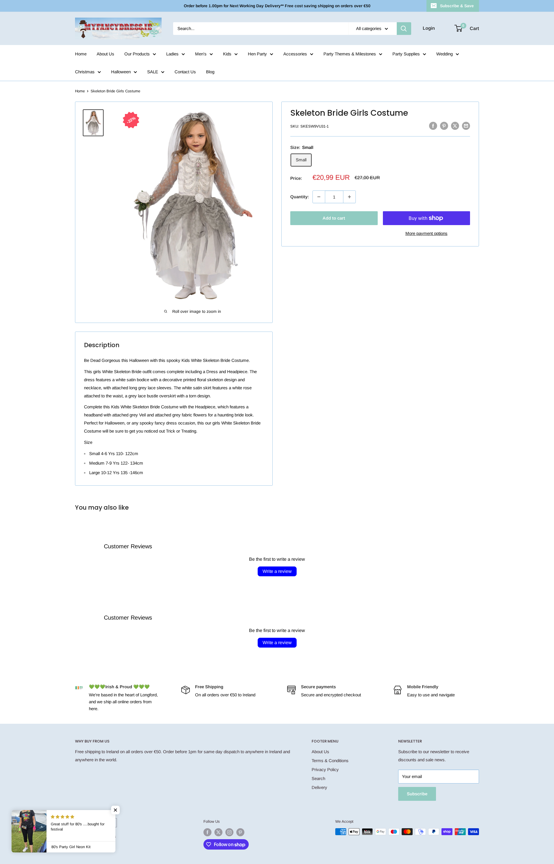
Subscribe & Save (457, 5)
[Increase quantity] (349, 197)
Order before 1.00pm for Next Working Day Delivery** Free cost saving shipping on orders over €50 (277, 5)
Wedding (444, 53)
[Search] (404, 28)
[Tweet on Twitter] (455, 125)
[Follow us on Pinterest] (240, 832)
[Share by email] (466, 125)
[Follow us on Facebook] (207, 832)
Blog (210, 71)
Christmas (85, 71)
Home (81, 53)
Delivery (319, 787)
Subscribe (417, 793)
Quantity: (299, 196)
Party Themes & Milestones (349, 53)
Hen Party (257, 53)
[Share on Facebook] (433, 125)
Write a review (277, 571)
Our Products (137, 53)
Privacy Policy (325, 769)
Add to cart (334, 218)
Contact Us (185, 71)
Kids (227, 53)
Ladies (172, 53)
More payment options (426, 233)
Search (318, 778)
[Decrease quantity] (319, 197)
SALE (152, 71)
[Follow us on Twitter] (218, 832)
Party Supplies (406, 53)
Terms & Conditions (330, 760)
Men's (201, 53)
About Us (105, 53)
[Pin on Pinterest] (444, 125)
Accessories (295, 53)
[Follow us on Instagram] (229, 832)
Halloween (121, 71)
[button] (115, 810)
